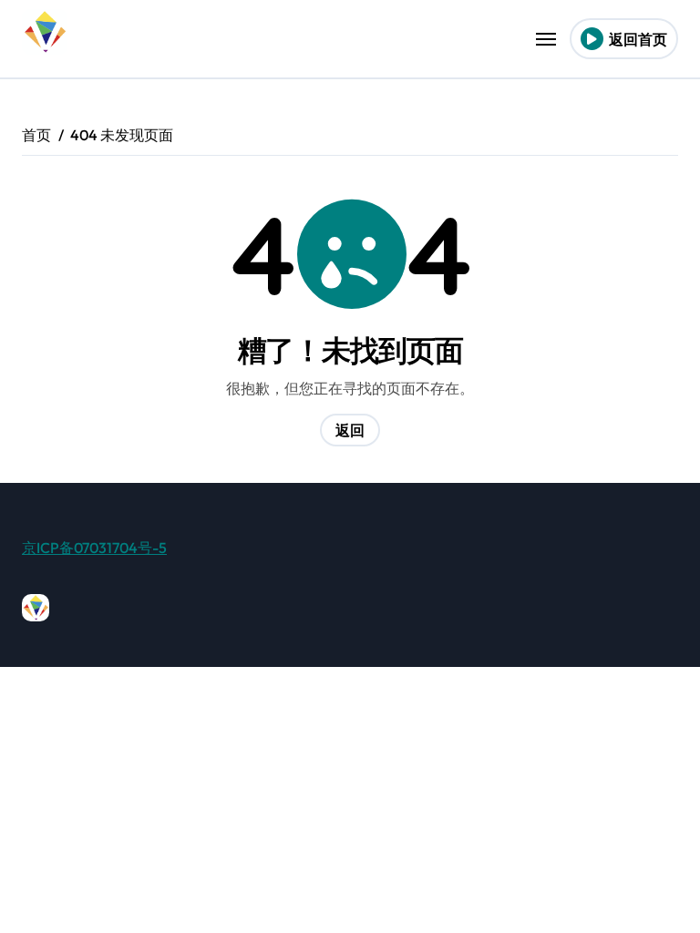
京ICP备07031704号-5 (94, 547)
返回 (350, 430)
